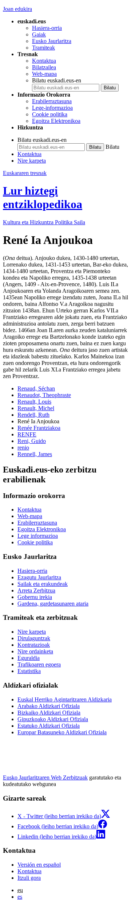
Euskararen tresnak (25, 173)
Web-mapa (44, 74)
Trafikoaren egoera (39, 664)
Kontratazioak (33, 645)
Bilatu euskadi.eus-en (56, 80)
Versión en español (39, 865)
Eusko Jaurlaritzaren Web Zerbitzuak (45, 777)
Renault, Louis (34, 401)
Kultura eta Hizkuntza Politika (44, 222)
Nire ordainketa (35, 651)
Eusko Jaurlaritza (51, 41)
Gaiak (39, 34)
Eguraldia (28, 658)
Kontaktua (44, 61)
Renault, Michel (35, 408)
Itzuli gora (29, 878)
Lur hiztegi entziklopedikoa (42, 197)
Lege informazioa (37, 536)
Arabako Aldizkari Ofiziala (48, 706)
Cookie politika (49, 114)
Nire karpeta (31, 161)
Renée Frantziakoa (38, 428)
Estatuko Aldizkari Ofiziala (48, 726)
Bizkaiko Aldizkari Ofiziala (48, 712)
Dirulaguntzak (33, 638)
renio (23, 447)
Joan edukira (17, 9)
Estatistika (29, 671)
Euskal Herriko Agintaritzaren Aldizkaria (64, 699)
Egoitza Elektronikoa (56, 121)
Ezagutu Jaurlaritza (39, 577)
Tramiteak (43, 47)
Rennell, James (34, 454)
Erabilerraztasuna (52, 101)
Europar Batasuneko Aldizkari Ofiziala (62, 732)
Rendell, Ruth (33, 415)
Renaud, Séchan (36, 388)
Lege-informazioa (52, 108)
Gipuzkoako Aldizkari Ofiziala (52, 719)
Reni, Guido (31, 441)
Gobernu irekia (34, 597)
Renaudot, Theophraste (44, 395)
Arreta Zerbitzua (36, 590)
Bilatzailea (44, 67)
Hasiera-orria (47, 28)
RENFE (26, 434)
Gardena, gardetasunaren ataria (52, 603)
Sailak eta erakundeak (42, 584)
